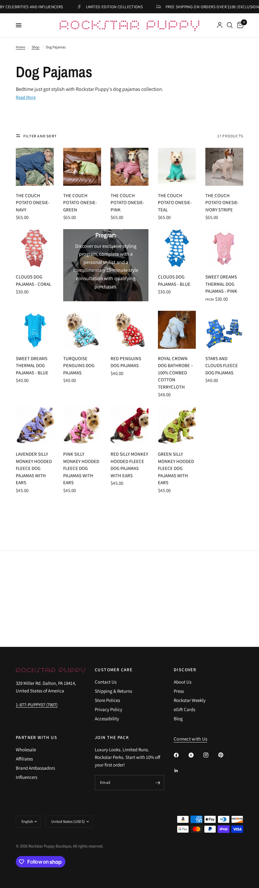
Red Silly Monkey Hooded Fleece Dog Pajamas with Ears (129, 464)
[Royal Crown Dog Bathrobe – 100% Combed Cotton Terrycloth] (177, 330)
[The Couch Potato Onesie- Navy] (35, 167)
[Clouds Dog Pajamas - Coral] (35, 248)
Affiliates (24, 759)
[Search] (230, 25)
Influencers (26, 777)
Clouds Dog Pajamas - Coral (33, 280)
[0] (239, 25)
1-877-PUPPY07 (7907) (36, 705)
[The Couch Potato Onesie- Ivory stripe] (224, 167)
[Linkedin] (181, 771)
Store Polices (107, 700)
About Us (182, 682)
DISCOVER (185, 669)
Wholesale (26, 750)
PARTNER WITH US (36, 737)
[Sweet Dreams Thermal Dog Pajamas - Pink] (224, 248)
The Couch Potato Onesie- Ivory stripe (222, 202)
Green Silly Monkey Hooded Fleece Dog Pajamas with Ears (176, 468)
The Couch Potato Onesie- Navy (33, 202)
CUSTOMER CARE (113, 669)
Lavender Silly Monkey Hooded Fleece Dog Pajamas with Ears (34, 468)
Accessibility (107, 719)
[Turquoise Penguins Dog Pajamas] (82, 330)
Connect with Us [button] (191, 738)
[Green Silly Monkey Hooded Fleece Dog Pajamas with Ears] (177, 425)
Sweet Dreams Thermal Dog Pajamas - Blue (32, 365)
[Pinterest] (225, 755)
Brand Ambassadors (35, 768)
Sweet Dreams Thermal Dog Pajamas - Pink (221, 284)
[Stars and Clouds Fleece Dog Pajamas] (224, 330)
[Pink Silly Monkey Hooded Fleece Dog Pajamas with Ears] (82, 425)
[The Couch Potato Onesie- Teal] (177, 167)
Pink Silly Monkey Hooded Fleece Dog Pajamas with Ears (81, 468)
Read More (26, 97)
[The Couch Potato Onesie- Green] (82, 167)
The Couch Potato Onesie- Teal (175, 202)
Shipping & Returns (113, 691)
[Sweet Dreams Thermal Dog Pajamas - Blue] (35, 330)
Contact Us (106, 682)
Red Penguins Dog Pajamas (126, 362)
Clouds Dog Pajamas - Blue (174, 280)
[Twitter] (195, 755)
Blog (178, 719)
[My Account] (220, 25)
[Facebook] (181, 755)
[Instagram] (210, 755)
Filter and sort (40, 136)
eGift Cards (184, 709)
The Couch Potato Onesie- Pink (127, 202)
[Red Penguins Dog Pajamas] (129, 330)
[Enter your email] (158, 782)
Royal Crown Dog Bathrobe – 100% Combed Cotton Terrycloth (175, 372)
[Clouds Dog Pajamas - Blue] (177, 248)
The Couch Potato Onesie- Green (80, 202)
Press (179, 691)
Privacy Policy (108, 709)
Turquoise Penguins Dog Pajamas (78, 365)
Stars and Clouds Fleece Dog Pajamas (221, 365)
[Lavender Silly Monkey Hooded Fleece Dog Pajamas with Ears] (35, 425)
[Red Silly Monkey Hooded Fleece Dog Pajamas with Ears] (129, 425)
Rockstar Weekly (190, 700)
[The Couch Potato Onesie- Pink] (129, 167)
